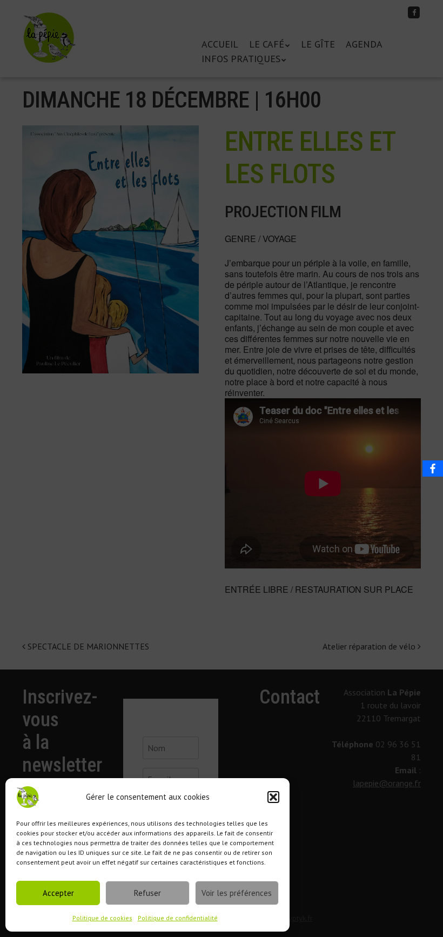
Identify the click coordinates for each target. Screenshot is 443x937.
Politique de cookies (102, 918)
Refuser (147, 893)
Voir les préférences (237, 893)
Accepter (58, 893)
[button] (273, 797)
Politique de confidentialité (178, 918)
